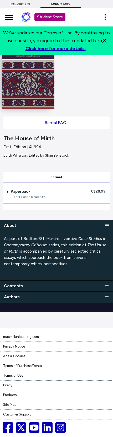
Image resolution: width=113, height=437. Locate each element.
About (10, 225)
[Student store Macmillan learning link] (29, 17)
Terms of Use (13, 375)
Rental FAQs (57, 122)
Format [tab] (56, 177)
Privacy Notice (14, 346)
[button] (106, 17)
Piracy (7, 385)
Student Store (60, 4)
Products (10, 395)
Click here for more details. (55, 48)
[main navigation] (9, 16)
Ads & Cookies (14, 356)
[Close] (104, 40)
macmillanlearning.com (21, 337)
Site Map (9, 405)
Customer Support (17, 414)
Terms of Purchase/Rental (23, 366)
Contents (13, 285)
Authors (12, 296)
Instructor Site (20, 4)
